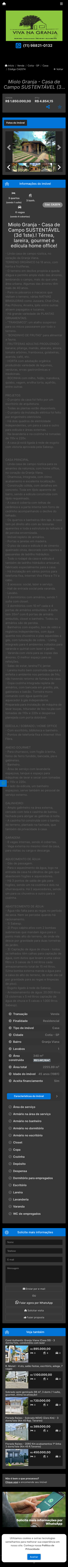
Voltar (59, 69)
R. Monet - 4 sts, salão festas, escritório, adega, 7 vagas (34, 1367)
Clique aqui (11, 1482)
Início (10, 65)
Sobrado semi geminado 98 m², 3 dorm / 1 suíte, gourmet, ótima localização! (33, 1393)
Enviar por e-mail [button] (35, 1288)
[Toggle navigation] (61, 4)
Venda (20, 65)
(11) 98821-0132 (37, 45)
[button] (9, 147)
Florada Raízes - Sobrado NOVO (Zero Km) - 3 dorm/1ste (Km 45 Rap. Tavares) (32, 1419)
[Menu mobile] (4, 4)
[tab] (15, 123)
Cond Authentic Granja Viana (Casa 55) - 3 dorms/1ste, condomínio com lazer (30, 1341)
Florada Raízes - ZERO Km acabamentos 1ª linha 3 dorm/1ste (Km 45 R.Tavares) (33, 1445)
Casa (45, 65)
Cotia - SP (33, 65)
